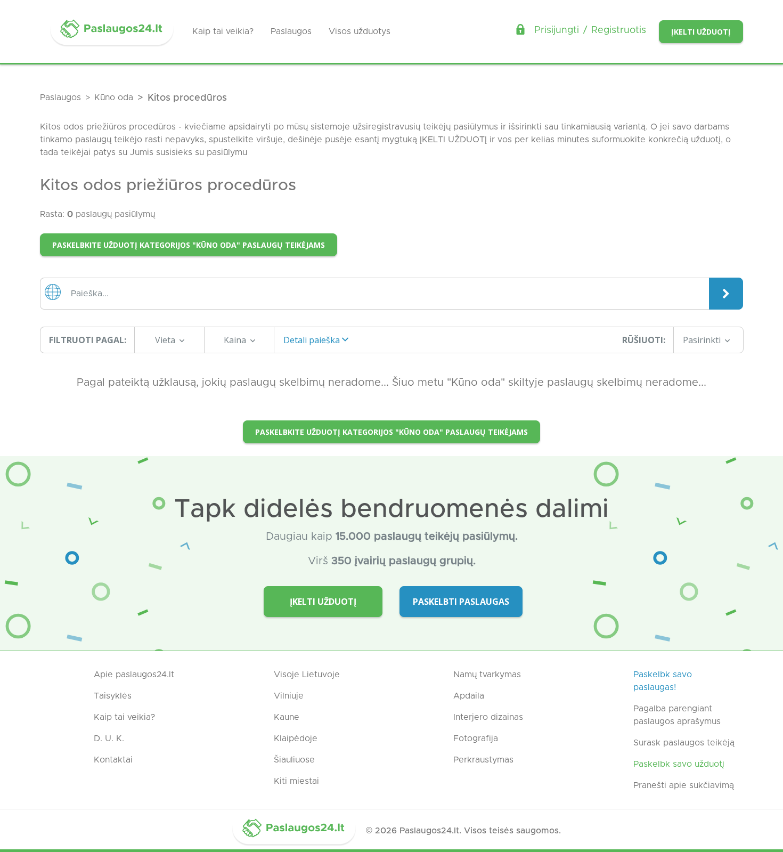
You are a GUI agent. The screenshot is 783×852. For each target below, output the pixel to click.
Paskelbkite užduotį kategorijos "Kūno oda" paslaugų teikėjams (188, 245)
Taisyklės (113, 696)
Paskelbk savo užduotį (678, 764)
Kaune (286, 717)
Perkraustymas (483, 760)
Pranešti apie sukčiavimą (683, 785)
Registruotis (618, 30)
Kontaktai (113, 760)
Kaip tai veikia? (223, 31)
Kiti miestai (296, 781)
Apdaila (468, 696)
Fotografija (475, 738)
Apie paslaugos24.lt (134, 674)
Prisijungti (556, 30)
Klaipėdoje (295, 738)
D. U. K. (109, 738)
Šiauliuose (294, 760)
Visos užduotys (359, 31)
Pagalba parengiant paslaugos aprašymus (677, 715)
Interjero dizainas (488, 717)
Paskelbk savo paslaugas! (662, 681)
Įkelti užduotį (701, 32)
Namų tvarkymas (487, 674)
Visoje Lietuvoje (307, 674)
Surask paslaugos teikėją (684, 743)
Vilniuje (289, 696)
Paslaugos (291, 31)
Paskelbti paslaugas (461, 601)
